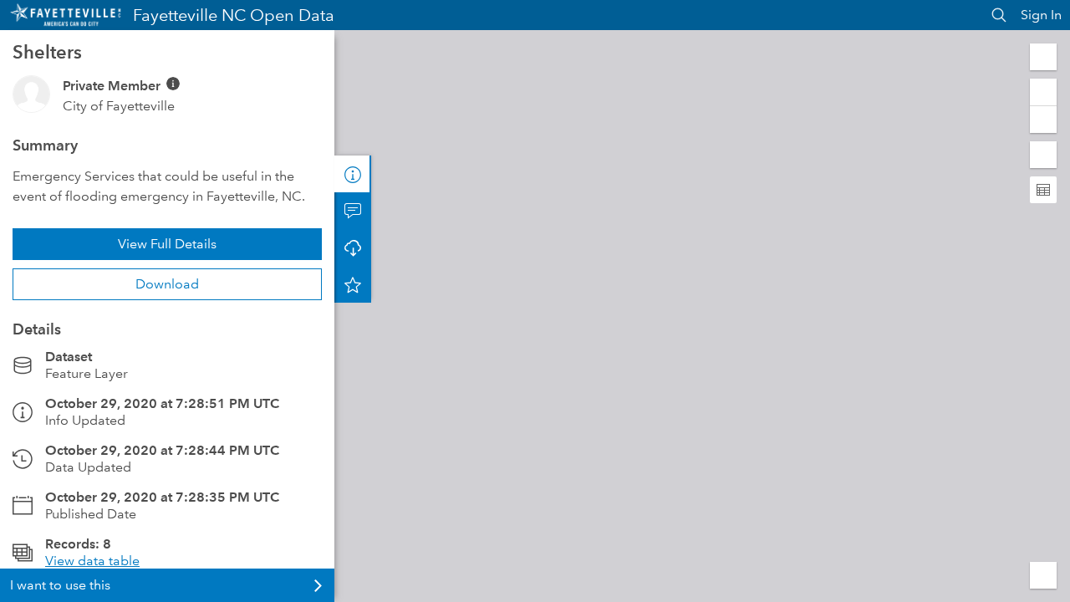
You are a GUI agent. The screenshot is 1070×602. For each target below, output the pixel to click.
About (352, 174)
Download (167, 284)
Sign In (1041, 15)
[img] (173, 83)
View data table (92, 561)
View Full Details (167, 244)
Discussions (352, 210)
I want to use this (60, 585)
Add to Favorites (352, 284)
